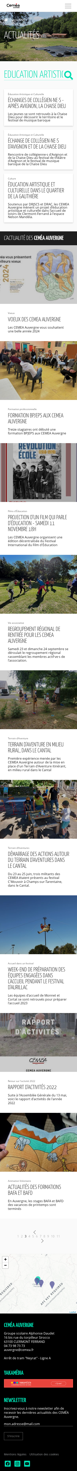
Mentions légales (15, 1454)
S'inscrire (13, 1436)
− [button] (5, 1265)
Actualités (18, 20)
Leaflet (72, 1312)
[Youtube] (26, 1465)
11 (58, 1236)
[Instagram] (17, 1465)
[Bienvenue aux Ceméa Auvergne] (19, 6)
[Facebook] (7, 1465)
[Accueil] (7, 20)
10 (52, 1236)
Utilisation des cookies (44, 1454)
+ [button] (5, 1259)
